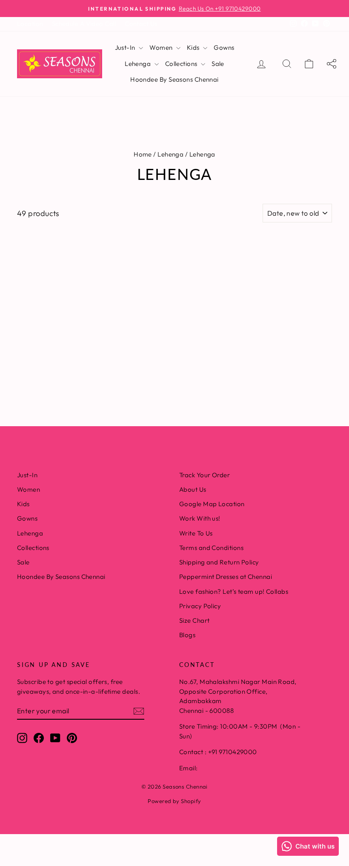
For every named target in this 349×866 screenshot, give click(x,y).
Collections (182, 64)
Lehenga (138, 64)
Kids (194, 47)
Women (161, 47)
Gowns (224, 47)
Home (143, 154)
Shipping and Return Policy (219, 562)
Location (30, 24)
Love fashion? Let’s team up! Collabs (233, 591)
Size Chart (194, 620)
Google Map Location (212, 504)
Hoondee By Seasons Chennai (174, 79)
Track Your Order (204, 475)
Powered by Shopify (174, 801)
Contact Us (141, 24)
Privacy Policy (200, 606)
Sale (218, 64)
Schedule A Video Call (84, 24)
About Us (192, 489)
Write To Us (196, 533)
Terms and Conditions (211, 548)
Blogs (187, 635)
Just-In (126, 47)
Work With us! (199, 518)
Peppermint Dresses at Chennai (225, 577)
